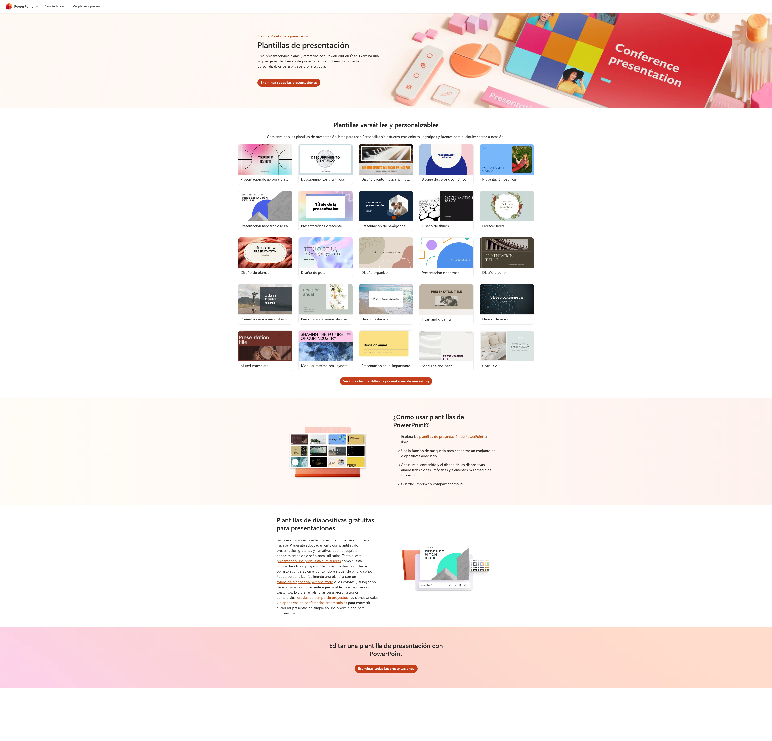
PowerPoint (23, 6)
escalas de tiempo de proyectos (322, 597)
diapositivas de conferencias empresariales (313, 602)
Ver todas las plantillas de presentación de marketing (386, 381)
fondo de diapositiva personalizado (305, 581)
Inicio (261, 36)
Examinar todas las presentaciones (289, 82)
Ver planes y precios (86, 6)
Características (55, 6)
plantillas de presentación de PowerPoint (451, 436)
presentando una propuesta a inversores (309, 560)
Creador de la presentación (289, 36)
